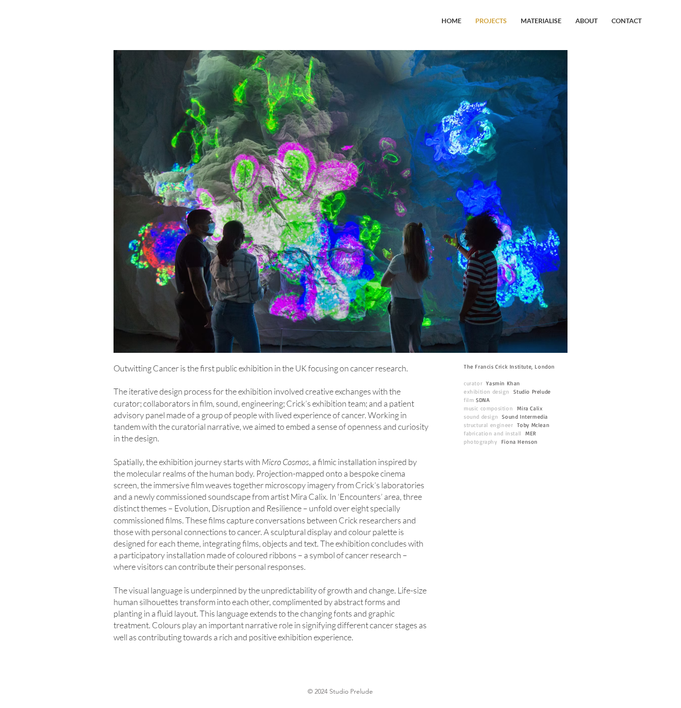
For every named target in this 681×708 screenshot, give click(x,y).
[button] (341, 201)
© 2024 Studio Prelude (340, 691)
